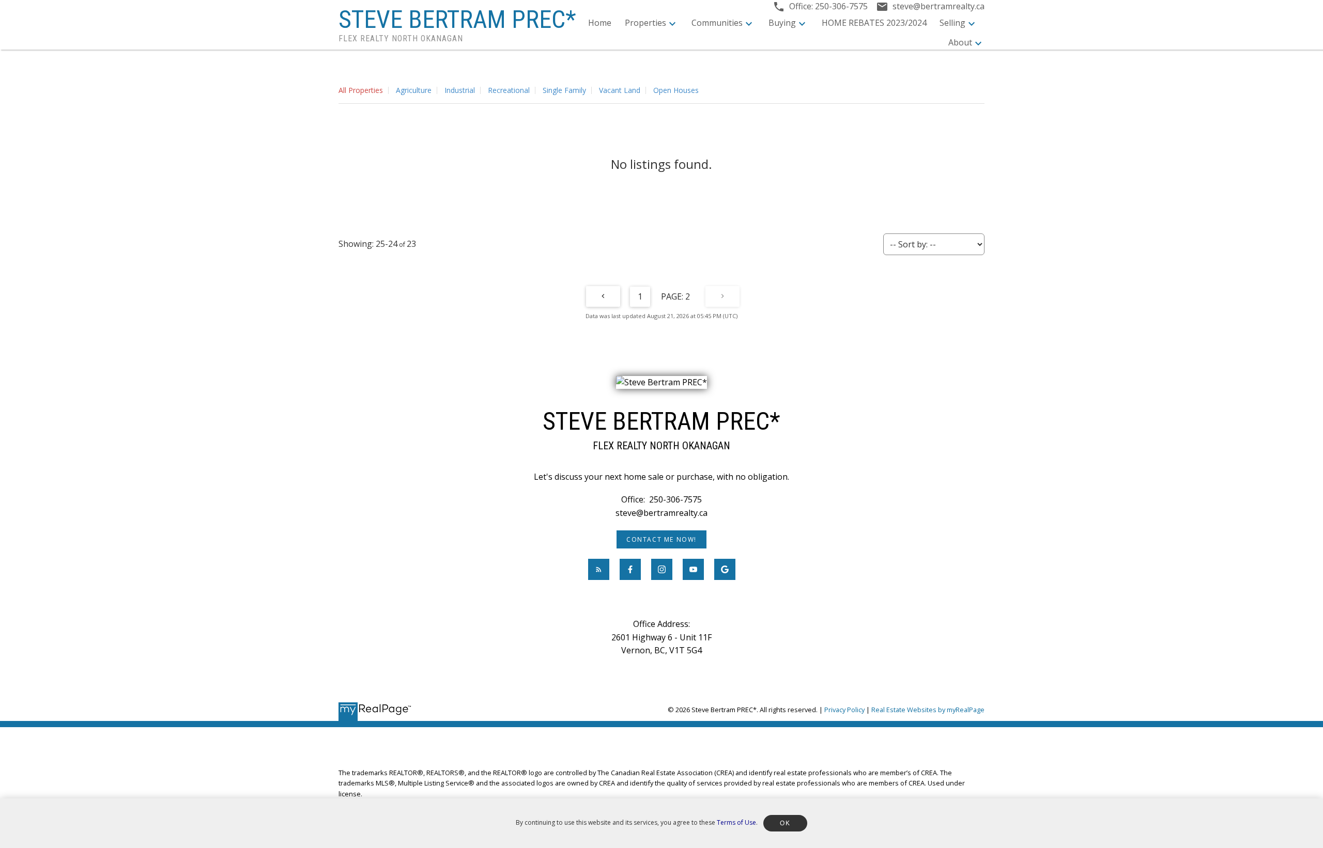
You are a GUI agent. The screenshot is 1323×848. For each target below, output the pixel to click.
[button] (661, 539)
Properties (645, 22)
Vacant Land (619, 90)
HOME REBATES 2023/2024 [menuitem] (874, 22)
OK (785, 823)
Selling (952, 22)
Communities (717, 22)
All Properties (361, 90)
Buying (782, 22)
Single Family (564, 90)
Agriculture (414, 90)
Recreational (509, 90)
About (960, 42)
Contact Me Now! (661, 539)
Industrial (459, 90)
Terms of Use (736, 822)
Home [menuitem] (599, 22)
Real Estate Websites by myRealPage (927, 709)
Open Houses (676, 90)
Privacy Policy (844, 709)
